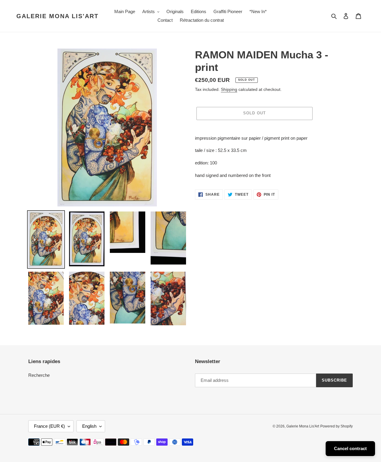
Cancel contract (350, 448)
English (89, 426)
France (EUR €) (49, 426)
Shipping (229, 89)
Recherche (39, 375)
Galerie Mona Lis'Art (57, 16)
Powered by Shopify (336, 426)
